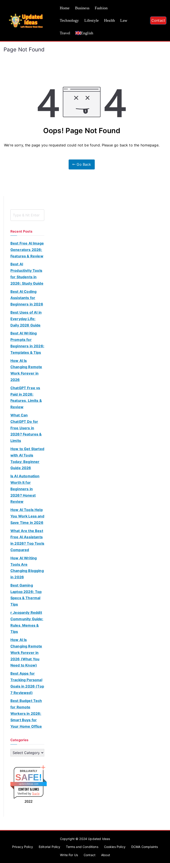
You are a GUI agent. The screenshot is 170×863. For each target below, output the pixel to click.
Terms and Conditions (82, 847)
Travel (65, 33)
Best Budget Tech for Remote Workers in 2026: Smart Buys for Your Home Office (26, 713)
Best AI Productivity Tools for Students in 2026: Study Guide (26, 273)
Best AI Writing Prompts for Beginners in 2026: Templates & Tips (27, 342)
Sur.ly (36, 793)
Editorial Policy (49, 847)
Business (82, 8)
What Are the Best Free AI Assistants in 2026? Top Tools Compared (27, 540)
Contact (158, 20)
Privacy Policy (22, 847)
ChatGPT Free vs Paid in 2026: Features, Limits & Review (26, 397)
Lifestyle (91, 20)
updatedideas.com (29, 784)
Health (109, 20)
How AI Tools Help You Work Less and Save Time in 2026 (27, 516)
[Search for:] (27, 215)
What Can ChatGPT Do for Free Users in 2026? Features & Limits (26, 428)
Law (123, 20)
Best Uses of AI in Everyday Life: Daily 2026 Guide (26, 318)
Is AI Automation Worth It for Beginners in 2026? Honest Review (25, 489)
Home (65, 8)
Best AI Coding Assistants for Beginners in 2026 (26, 298)
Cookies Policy (115, 847)
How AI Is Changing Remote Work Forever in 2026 (26, 370)
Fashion (101, 8)
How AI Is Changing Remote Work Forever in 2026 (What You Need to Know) (26, 652)
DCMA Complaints (144, 847)
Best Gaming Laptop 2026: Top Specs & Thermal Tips (26, 594)
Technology (69, 20)
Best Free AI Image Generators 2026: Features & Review (27, 249)
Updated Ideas (99, 839)
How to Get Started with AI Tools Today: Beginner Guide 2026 (27, 458)
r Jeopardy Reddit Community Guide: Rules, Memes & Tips (26, 622)
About (105, 855)
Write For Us (69, 855)
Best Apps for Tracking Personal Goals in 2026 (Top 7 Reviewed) (27, 683)
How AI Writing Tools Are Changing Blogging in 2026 (27, 567)
